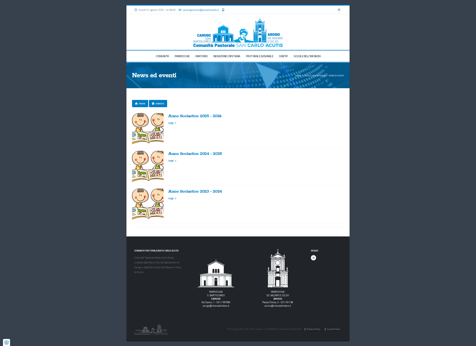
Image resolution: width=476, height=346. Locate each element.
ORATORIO (201, 56)
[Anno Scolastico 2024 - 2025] (148, 166)
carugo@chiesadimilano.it (215, 306)
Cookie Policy (333, 329)
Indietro (160, 103)
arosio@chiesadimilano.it (278, 306)
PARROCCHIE (182, 56)
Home (298, 75)
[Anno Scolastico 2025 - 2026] (148, 129)
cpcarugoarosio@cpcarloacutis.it (201, 10)
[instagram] (339, 9)
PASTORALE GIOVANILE (259, 56)
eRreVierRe (296, 329)
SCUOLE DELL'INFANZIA (307, 56)
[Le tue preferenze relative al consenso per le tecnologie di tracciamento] (6, 342)
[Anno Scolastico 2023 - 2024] (148, 204)
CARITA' (283, 56)
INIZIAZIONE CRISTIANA (226, 56)
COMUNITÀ (162, 56)
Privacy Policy (313, 329)
